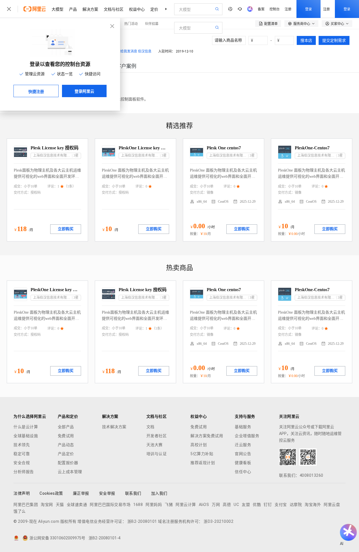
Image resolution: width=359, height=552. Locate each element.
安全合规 (21, 462)
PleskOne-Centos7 (312, 147)
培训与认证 (156, 453)
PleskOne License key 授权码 (144, 147)
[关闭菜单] (9, 9)
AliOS (204, 504)
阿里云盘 (332, 504)
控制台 (275, 8)
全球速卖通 (77, 504)
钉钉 (268, 504)
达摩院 (296, 504)
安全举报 (107, 493)
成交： (19, 186)
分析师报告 (23, 471)
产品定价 (66, 453)
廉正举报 (81, 493)
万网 (216, 504)
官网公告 (243, 453)
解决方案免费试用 (206, 436)
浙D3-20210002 (218, 521)
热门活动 (131, 23)
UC (236, 504)
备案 (261, 8)
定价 (154, 9)
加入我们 (159, 493)
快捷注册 (36, 91)
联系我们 (133, 493)
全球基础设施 (25, 436)
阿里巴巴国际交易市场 (110, 504)
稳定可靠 (21, 453)
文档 (150, 427)
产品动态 (66, 444)
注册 (288, 8)
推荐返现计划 (202, 462)
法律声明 (21, 493)
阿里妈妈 (154, 504)
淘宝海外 (313, 504)
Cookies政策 (51, 493)
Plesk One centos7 (224, 147)
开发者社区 (156, 436)
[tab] (126, 66)
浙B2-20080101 (142, 521)
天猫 (60, 504)
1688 (138, 504)
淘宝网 (47, 504)
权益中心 (137, 9)
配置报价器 (68, 462)
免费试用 (66, 436)
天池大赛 (154, 444)
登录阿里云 (84, 91)
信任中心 (243, 471)
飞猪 (169, 504)
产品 (73, 9)
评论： (52, 186)
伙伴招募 (151, 23)
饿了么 (19, 511)
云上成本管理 (70, 471)
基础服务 (243, 427)
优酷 (257, 504)
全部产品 (66, 427)
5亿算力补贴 (201, 453)
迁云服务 (243, 444)
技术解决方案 (114, 427)
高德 (227, 504)
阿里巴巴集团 (25, 504)
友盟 (246, 504)
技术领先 (21, 444)
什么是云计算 (25, 427)
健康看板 (243, 462)
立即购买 (65, 229)
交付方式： (22, 193)
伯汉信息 (144, 51)
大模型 (57, 9)
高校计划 (198, 444)
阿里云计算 (186, 504)
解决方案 (90, 9)
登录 (308, 8)
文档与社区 (113, 9)
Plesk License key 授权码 (55, 147)
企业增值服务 (247, 436)
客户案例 (126, 66)
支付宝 (281, 504)
